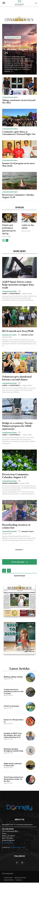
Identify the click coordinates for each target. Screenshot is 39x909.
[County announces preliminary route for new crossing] (30, 692)
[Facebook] (4, 571)
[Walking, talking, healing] (30, 677)
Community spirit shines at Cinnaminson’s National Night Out (18, 133)
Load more (18, 549)
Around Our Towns (9, 335)
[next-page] (7, 240)
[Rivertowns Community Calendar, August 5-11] (19, 460)
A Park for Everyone (11, 706)
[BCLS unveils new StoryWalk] (19, 316)
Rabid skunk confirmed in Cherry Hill (12, 765)
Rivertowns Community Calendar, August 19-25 (18, 47)
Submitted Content (27, 335)
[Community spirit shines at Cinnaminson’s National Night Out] (19, 117)
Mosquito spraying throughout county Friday (13, 750)
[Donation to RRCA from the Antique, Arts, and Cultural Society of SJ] (30, 736)
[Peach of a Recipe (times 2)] (30, 721)
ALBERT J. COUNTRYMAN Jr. (11, 293)
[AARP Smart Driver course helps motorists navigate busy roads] (19, 267)
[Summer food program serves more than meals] (19, 149)
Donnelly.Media (7, 843)
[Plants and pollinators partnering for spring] (9, 217)
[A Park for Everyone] (30, 706)
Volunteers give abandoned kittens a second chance (17, 378)
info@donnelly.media (18, 847)
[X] (9, 571)
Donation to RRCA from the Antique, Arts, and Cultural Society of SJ (13, 735)
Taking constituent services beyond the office (18, 101)
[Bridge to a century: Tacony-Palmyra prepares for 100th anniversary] (19, 408)
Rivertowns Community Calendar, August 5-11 (15, 476)
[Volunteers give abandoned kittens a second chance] (19, 362)
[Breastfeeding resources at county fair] (19, 510)
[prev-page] (3, 240)
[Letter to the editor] (29, 217)
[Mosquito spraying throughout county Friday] (30, 750)
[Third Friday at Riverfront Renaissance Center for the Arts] (30, 780)
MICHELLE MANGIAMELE (10, 483)
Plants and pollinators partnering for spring (9, 229)
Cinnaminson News (12, 37)
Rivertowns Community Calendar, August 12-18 (18, 196)
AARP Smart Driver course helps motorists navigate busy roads (18, 284)
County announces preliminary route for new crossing (13, 691)
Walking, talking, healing (13, 677)
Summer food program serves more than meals (18, 164)
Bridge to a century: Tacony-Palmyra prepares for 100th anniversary (17, 425)
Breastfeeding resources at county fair (16, 526)
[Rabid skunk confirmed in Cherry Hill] (30, 765)
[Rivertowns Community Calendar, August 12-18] (19, 180)
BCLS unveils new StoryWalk (18, 331)
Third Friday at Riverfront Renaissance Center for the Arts (13, 779)
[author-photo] (19, 291)
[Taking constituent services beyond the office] (19, 86)
